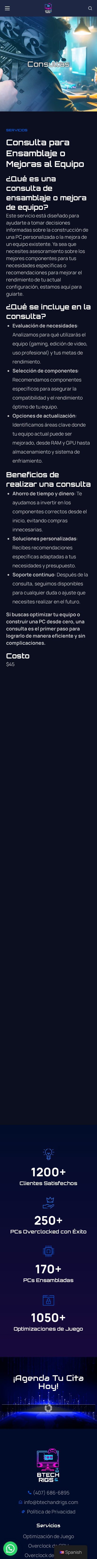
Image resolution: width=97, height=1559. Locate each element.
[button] (90, 8)
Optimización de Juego (48, 1536)
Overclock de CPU (48, 1545)
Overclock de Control (48, 1555)
